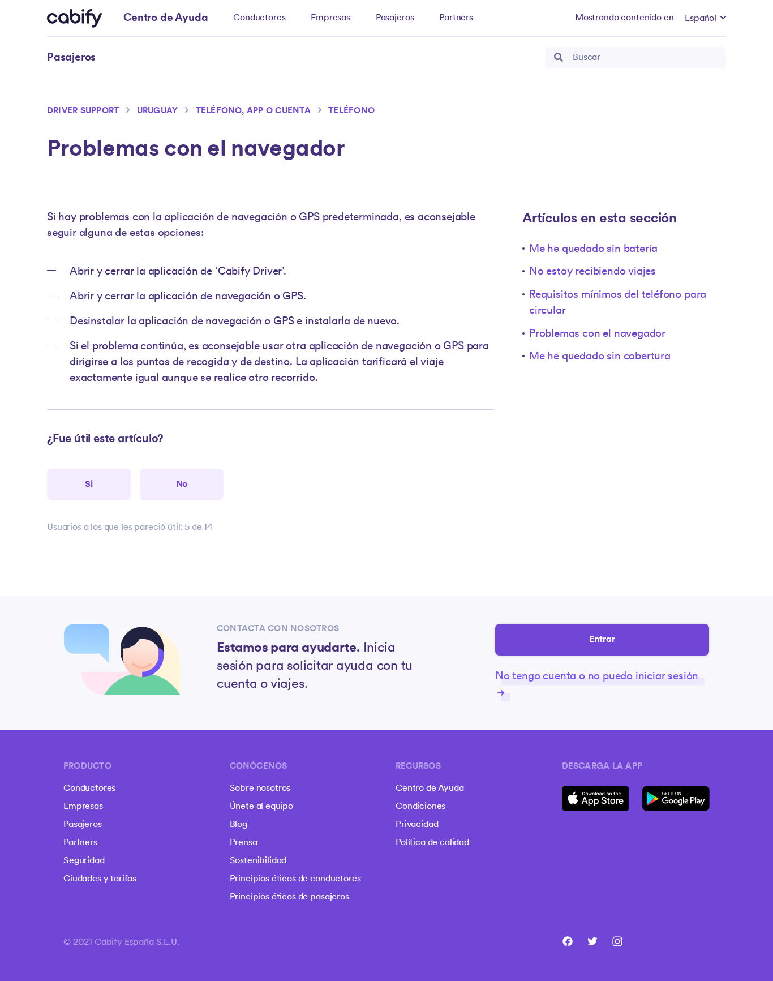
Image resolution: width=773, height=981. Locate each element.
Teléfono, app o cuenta (253, 111)
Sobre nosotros (260, 788)
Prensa (243, 842)
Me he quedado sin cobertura (600, 357)
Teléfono (351, 111)
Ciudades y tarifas (99, 879)
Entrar (602, 639)
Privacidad (417, 824)
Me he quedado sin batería (593, 249)
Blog (238, 824)
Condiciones (420, 806)
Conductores (259, 18)
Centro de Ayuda (430, 788)
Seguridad (84, 861)
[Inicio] (74, 18)
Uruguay (157, 111)
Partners (456, 18)
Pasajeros (395, 18)
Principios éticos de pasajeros (289, 897)
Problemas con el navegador (597, 334)
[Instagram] (617, 941)
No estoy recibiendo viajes (592, 272)
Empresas (330, 18)
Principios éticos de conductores (295, 879)
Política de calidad (432, 842)
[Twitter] (592, 941)
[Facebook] (567, 941)
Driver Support (83, 111)
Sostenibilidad (258, 861)
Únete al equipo (262, 806)
